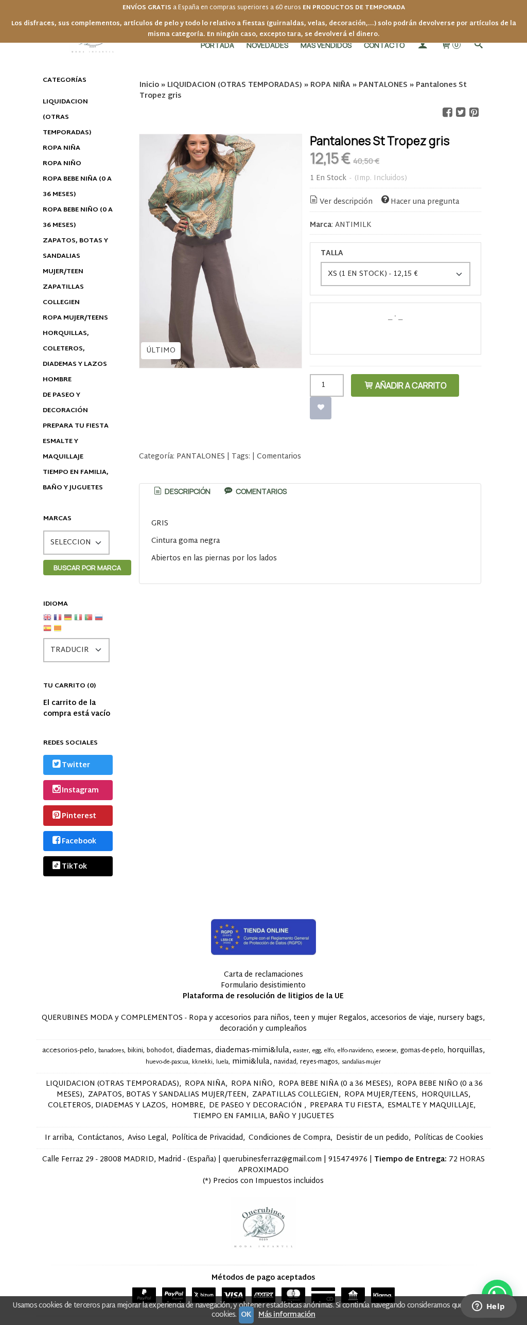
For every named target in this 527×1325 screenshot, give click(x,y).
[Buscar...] (478, 45)
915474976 (347, 1159)
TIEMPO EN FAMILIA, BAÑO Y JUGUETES (76, 480)
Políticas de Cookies (448, 1138)
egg (316, 1051)
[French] (58, 621)
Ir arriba (58, 1138)
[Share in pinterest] (474, 112)
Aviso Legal (147, 1138)
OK (246, 1315)
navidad (285, 1062)
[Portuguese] (88, 621)
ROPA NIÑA (61, 148)
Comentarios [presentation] (260, 491)
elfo (329, 1051)
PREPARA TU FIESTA (76, 426)
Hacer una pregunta (425, 202)
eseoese (386, 1051)
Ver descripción (346, 202)
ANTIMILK (353, 225)
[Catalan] (59, 632)
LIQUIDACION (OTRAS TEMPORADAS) (67, 117)
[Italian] (78, 621)
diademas (194, 1050)
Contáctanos (100, 1138)
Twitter (76, 765)
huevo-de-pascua (167, 1062)
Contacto (384, 45)
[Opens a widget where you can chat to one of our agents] (488, 1307)
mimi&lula (251, 1062)
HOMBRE (57, 380)
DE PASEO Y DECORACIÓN (65, 403)
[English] (47, 621)
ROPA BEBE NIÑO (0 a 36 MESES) (78, 218)
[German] (68, 621)
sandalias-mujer (361, 1062)
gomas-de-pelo (422, 1050)
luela (222, 1062)
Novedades (267, 45)
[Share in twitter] (460, 112)
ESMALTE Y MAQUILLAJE (63, 449)
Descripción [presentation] (186, 491)
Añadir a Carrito (410, 385)
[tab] (181, 491)
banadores (111, 1051)
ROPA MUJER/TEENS (75, 318)
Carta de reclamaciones (263, 974)
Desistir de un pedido (372, 1138)
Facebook (79, 841)
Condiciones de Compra (289, 1138)
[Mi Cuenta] (422, 45)
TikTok (74, 867)
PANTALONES (201, 456)
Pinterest (79, 816)
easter (301, 1051)
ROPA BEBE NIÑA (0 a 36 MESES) (77, 187)
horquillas (465, 1050)
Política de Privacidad (207, 1138)
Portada (217, 45)
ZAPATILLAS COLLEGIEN (63, 295)
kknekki (202, 1062)
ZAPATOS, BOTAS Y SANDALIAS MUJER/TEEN (75, 256)
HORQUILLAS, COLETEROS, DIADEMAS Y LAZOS (75, 348)
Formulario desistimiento (263, 985)
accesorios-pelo (68, 1051)
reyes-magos (319, 1062)
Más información (286, 1315)
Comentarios (279, 456)
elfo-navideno (355, 1051)
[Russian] (99, 621)
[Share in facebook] (447, 112)
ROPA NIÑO (62, 163)
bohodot (160, 1050)
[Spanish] (47, 632)
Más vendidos (326, 45)
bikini (135, 1050)
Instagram (80, 791)
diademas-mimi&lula (252, 1050)
